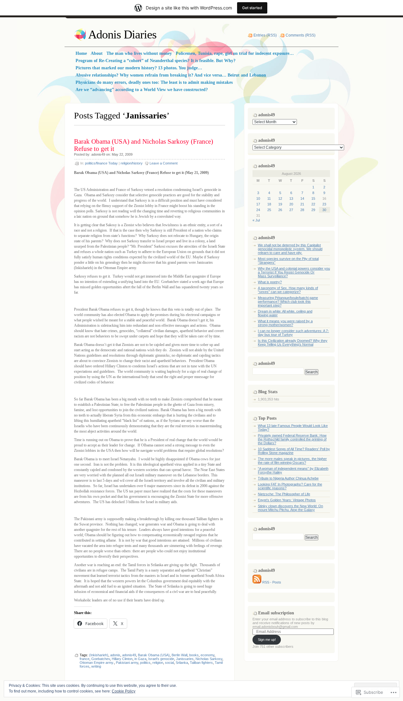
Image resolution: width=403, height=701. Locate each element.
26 (280, 210)
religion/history (132, 163)
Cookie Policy (123, 691)
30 (324, 210)
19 (280, 204)
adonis (115, 655)
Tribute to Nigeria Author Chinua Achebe (288, 478)
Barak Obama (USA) (154, 655)
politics (145, 662)
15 (313, 198)
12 (280, 198)
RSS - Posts (271, 582)
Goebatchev (100, 659)
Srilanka (182, 662)
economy (207, 655)
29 (313, 210)
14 (302, 198)
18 (269, 204)
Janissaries (185, 659)
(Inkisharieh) (98, 655)
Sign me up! (267, 639)
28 (302, 210)
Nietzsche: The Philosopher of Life (284, 494)
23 (324, 204)
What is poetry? (270, 282)
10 (258, 198)
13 (291, 198)
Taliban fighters (201, 662)
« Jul (256, 220)
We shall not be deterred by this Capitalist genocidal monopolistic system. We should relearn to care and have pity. (290, 249)
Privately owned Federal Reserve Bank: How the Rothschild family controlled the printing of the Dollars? (292, 439)
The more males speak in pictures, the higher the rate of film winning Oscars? (292, 460)
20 (291, 204)
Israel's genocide (161, 659)
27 (291, 210)
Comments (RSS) (300, 35)
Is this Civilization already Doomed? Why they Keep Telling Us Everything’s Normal (292, 342)
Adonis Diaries (122, 34)
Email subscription (276, 613)
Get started (252, 7)
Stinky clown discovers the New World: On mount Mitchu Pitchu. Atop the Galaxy (290, 508)
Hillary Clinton (122, 659)
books (194, 655)
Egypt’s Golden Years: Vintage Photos (287, 500)
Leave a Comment (164, 163)
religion (157, 662)
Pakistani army (127, 662)
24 (258, 210)
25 (269, 210)
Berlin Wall (179, 655)
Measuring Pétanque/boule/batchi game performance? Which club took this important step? (288, 301)
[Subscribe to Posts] (257, 582)
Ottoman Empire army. (97, 662)
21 (302, 204)
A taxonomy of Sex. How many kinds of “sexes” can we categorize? (288, 290)
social (169, 662)
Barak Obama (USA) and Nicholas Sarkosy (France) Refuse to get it (143, 145)
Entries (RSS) (265, 35)
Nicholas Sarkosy (209, 659)
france (84, 659)
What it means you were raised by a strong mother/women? (285, 323)
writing (96, 666)
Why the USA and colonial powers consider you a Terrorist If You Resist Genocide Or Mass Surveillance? (294, 272)
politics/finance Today (101, 163)
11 (269, 198)
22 (313, 204)
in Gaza (140, 659)
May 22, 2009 (122, 154)
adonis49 (98, 154)
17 (258, 204)
